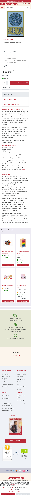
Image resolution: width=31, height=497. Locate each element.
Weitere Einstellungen (15, 491)
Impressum (20, 377)
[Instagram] (15, 355)
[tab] (15, 94)
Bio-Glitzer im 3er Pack (21, 286)
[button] (2, 7)
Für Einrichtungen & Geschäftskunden (8, 409)
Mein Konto (5, 395)
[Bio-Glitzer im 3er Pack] (23, 277)
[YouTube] (18, 355)
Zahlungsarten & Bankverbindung (7, 404)
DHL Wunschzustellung (21, 487)
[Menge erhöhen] (7, 82)
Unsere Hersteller (7, 384)
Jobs (3, 381)
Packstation (20, 400)
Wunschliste (7, 87)
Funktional (16, 489)
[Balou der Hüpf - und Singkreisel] (8, 243)
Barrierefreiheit (21, 387)
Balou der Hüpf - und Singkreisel (7, 252)
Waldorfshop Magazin (6, 378)
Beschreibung (8, 94)
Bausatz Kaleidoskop (7, 285)
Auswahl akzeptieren (23, 494)
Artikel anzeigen (23, 301)
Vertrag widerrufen (15, 440)
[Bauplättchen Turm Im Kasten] (23, 243)
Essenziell (8, 487)
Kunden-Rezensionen (10, 99)
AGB (18, 384)
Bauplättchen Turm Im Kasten (23, 252)
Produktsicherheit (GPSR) (11, 104)
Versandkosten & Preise (22, 396)
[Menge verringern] (7, 84)
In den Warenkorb (18, 83)
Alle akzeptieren (8, 494)
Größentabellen (7, 401)
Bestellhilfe (5, 398)
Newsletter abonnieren (5, 388)
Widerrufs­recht (21, 374)
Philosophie (5, 374)
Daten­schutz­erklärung (20, 380)
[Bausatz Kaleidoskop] (8, 277)
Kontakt (19, 389)
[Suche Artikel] (28, 7)
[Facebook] (12, 355)
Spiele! (23, 170)
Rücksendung (21, 403)
